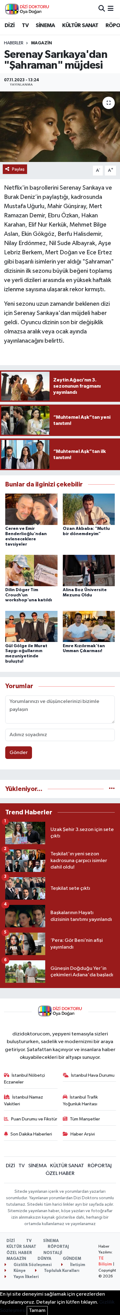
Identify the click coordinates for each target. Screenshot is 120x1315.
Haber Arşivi (82, 1134)
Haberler (13, 43)
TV (25, 25)
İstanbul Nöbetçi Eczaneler (24, 1078)
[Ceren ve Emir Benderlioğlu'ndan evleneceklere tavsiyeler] (31, 509)
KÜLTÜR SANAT (80, 25)
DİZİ (10, 25)
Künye (19, 1271)
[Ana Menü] (111, 8)
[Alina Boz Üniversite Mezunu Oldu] (89, 570)
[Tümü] (112, 789)
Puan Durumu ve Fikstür (34, 1119)
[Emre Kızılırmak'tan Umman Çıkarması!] (89, 626)
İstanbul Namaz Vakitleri (23, 1100)
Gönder (19, 752)
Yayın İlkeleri (26, 1277)
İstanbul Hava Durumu (92, 1075)
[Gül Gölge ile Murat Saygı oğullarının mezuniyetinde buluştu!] (31, 626)
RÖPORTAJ (100, 1165)
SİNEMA (45, 25)
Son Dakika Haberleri (31, 1134)
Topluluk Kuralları (61, 1271)
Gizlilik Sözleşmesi (32, 1265)
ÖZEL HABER (60, 1173)
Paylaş (18, 169)
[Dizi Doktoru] (27, 9)
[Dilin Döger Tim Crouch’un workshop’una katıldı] (31, 570)
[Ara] (101, 8)
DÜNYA (44, 1259)
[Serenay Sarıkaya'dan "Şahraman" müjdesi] (60, 126)
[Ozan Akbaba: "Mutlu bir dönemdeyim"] (89, 509)
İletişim (77, 1265)
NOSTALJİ (52, 1253)
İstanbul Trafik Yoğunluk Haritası (80, 1100)
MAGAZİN (41, 43)
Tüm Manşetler (85, 1119)
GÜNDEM (72, 1259)
